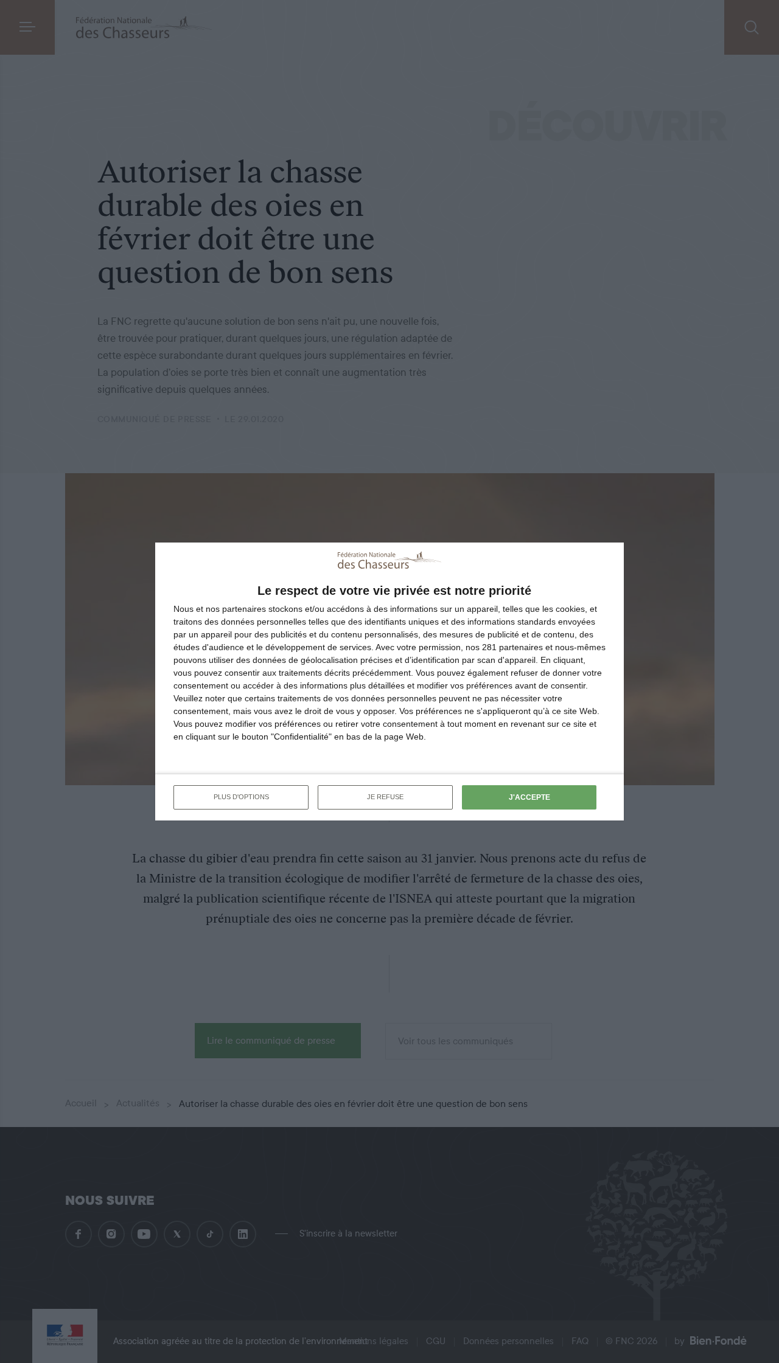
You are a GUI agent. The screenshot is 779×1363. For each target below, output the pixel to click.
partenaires (244, 609)
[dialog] (389, 681)
